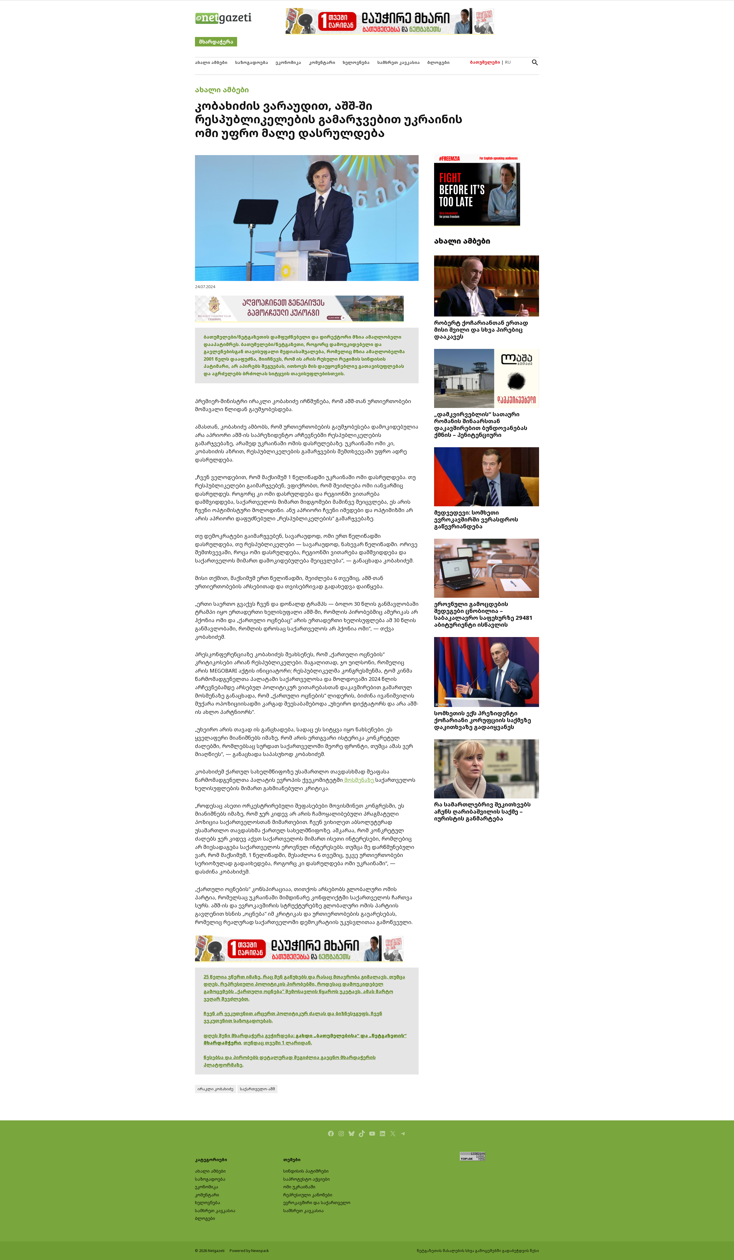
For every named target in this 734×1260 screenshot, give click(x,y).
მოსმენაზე (359, 779)
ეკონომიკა (288, 62)
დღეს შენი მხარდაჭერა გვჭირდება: (250, 1035)
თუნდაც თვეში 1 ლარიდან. (277, 1043)
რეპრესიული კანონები (307, 1195)
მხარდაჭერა (216, 41)
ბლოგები (438, 62)
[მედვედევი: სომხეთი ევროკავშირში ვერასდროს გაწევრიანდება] (486, 477)
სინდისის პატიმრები (306, 1171)
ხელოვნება (356, 62)
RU (508, 62)
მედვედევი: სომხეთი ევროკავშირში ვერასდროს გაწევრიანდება (476, 519)
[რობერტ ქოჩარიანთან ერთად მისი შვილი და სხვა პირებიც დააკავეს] (486, 286)
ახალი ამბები (211, 62)
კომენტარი (322, 62)
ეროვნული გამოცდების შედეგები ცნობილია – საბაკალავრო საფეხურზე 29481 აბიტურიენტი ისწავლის (483, 614)
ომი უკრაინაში (299, 1186)
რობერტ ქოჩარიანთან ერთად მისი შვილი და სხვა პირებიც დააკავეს (481, 329)
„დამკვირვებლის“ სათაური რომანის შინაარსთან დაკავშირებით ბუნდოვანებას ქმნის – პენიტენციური (480, 424)
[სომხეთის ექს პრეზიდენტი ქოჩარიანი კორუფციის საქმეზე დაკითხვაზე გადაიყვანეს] (486, 672)
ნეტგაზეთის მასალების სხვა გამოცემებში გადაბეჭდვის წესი (478, 1250)
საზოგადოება (251, 62)
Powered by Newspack (249, 1250)
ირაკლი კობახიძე (215, 1089)
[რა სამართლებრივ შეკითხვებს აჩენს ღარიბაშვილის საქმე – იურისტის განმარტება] (486, 769)
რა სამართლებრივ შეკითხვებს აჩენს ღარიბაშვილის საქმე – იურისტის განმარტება (482, 811)
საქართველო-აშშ (257, 1089)
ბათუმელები (485, 62)
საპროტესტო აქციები (306, 1179)
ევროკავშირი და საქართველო (316, 1202)
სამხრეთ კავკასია (398, 62)
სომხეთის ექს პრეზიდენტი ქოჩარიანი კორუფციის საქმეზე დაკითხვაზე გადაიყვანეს (482, 720)
